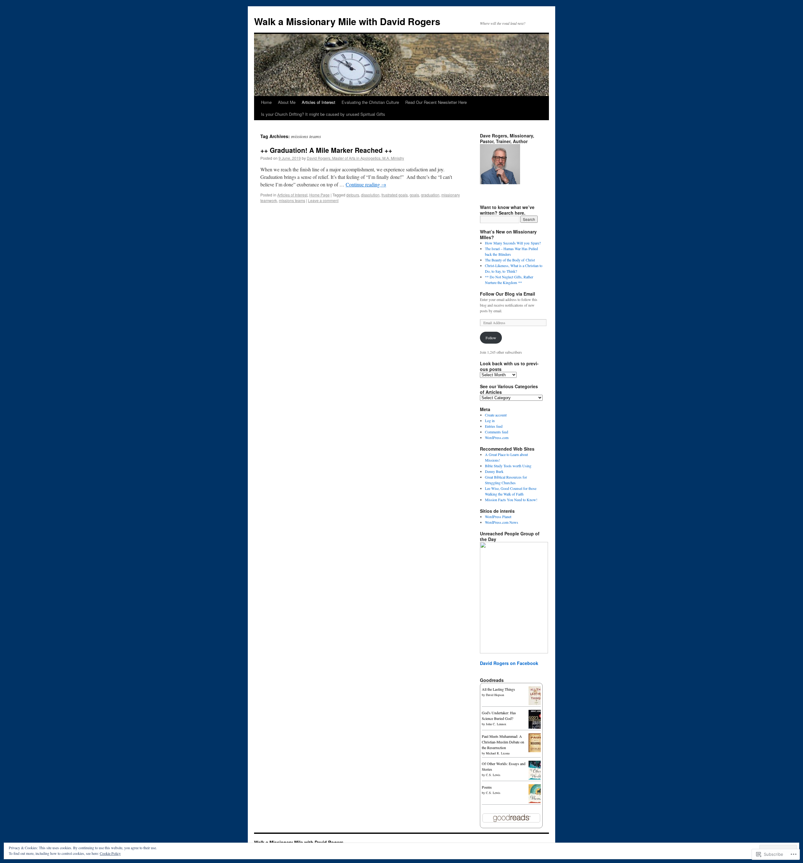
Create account (496, 414)
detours (352, 194)
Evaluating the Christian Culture (370, 102)
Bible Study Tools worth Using (508, 465)
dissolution (370, 194)
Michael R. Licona (497, 753)
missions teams (292, 200)
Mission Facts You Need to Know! (511, 499)
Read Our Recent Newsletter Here (436, 102)
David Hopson (495, 695)
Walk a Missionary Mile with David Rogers (347, 21)
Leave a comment (323, 200)
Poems (487, 787)
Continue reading (366, 184)
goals (414, 194)
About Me (286, 102)
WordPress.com (496, 437)
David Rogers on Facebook (509, 663)
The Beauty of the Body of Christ (510, 259)
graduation (430, 194)
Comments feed (496, 431)
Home (266, 102)
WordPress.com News (501, 522)
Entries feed (494, 426)
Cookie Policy (110, 853)
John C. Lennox (496, 724)
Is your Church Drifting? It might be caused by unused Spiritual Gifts (323, 114)
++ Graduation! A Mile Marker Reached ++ (326, 150)
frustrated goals (394, 194)
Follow (491, 337)
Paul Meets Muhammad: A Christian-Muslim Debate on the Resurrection (503, 742)
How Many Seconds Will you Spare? (513, 242)
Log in (490, 420)
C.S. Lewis (493, 775)
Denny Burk (494, 471)
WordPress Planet (498, 516)
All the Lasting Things (498, 689)
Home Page (319, 194)
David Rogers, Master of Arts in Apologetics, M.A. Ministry (355, 158)
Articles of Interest (318, 102)
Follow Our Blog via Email (507, 294)
